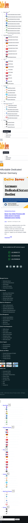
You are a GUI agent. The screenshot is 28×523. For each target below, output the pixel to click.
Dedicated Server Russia (13, 36)
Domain (4, 507)
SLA (4, 381)
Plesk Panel (5, 330)
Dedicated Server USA (12, 53)
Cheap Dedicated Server (8, 282)
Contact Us (5, 384)
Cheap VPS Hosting (7, 286)
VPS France (10, 63)
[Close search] (1, 517)
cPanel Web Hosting (11, 90)
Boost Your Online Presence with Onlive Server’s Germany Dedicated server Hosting (15, 216)
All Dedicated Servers (11, 57)
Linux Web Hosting (11, 92)
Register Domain (10, 122)
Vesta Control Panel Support (13, 111)
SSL (4, 101)
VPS (4, 449)
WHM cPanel (6, 329)
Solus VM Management (8, 306)
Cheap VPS (9, 81)
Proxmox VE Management (9, 312)
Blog (4, 383)
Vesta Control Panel (7, 334)
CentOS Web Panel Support (13, 115)
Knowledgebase (6, 346)
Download (5, 348)
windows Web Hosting (11, 94)
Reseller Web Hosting (8, 299)
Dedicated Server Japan (13, 45)
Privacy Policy (6, 376)
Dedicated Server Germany (13, 42)
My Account (8, 136)
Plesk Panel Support (12, 107)
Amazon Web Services (8, 318)
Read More (8, 237)
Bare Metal (5, 405)
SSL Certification (6, 354)
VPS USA (10, 77)
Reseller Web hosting (11, 97)
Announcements (6, 344)
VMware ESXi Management (9, 310)
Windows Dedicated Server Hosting (14, 21)
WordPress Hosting (11, 88)
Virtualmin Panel (6, 336)
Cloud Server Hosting (8, 287)
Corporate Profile (7, 371)
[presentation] (15, 193)
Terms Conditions (7, 372)
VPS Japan (10, 69)
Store (7, 133)
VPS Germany (11, 66)
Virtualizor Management (8, 308)
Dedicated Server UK (12, 50)
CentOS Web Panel (7, 337)
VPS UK (9, 75)
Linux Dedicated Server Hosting (13, 19)
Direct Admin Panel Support (12, 109)
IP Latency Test (6, 379)
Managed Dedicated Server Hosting (14, 16)
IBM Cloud (5, 322)
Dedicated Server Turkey (13, 48)
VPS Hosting (6, 284)
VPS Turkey (10, 72)
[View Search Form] (1, 140)
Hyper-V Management (8, 305)
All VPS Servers (10, 83)
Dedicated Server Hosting (10, 211)
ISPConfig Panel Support (12, 117)
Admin (6, 221)
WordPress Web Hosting (8, 293)
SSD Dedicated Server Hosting (13, 23)
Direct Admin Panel (7, 332)
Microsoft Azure (6, 320)
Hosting (4, 474)
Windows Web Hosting (8, 298)
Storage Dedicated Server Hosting (14, 26)
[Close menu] (0, 401)
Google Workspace (11, 99)
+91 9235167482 (15, 255)
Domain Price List (11, 127)
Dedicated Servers (7, 427)
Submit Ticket (8, 135)
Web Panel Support (7, 491)
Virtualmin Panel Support (12, 113)
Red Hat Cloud (6, 324)
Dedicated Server (7, 281)
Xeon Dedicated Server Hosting (13, 32)
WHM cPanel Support (12, 105)
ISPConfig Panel (6, 339)
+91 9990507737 (15, 252)
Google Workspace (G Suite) (9, 353)
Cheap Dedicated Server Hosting (14, 14)
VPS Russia (10, 61)
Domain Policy (6, 378)
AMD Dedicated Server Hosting (13, 30)
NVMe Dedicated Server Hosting (13, 28)
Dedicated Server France (13, 39)
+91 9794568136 (15, 259)
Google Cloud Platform (8, 317)
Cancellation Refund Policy (9, 374)
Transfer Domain (10, 124)
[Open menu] (1, 164)
